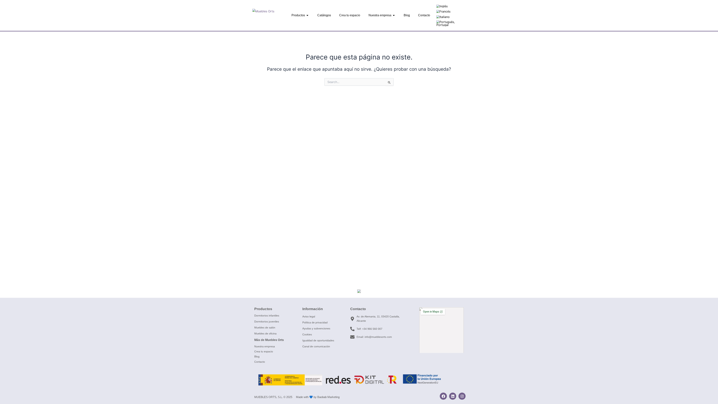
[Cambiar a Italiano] (443, 16)
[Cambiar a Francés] (443, 11)
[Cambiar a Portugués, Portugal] (449, 23)
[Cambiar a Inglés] (442, 6)
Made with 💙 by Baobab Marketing (318, 397)
